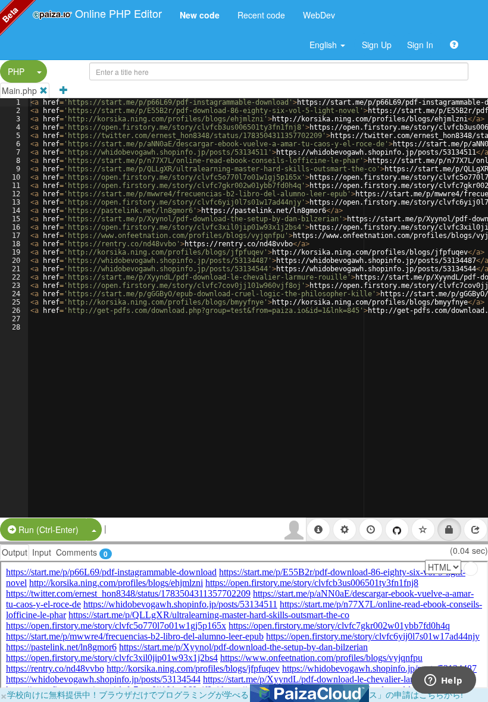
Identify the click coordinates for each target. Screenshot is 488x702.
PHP (16, 71)
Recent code (261, 15)
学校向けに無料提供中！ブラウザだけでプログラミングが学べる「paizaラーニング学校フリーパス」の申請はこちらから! (235, 694)
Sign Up (377, 45)
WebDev (319, 15)
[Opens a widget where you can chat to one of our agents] (443, 681)
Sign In (420, 45)
